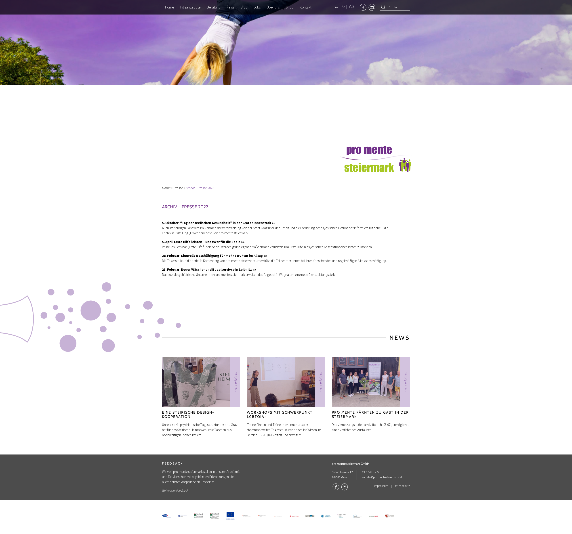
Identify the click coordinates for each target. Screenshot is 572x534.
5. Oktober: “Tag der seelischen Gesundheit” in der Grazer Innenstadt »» (218, 223)
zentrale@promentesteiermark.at (381, 477)
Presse (178, 188)
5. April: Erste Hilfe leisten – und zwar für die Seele (201, 242)
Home (166, 188)
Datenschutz (402, 486)
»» (243, 242)
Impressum (381, 486)
